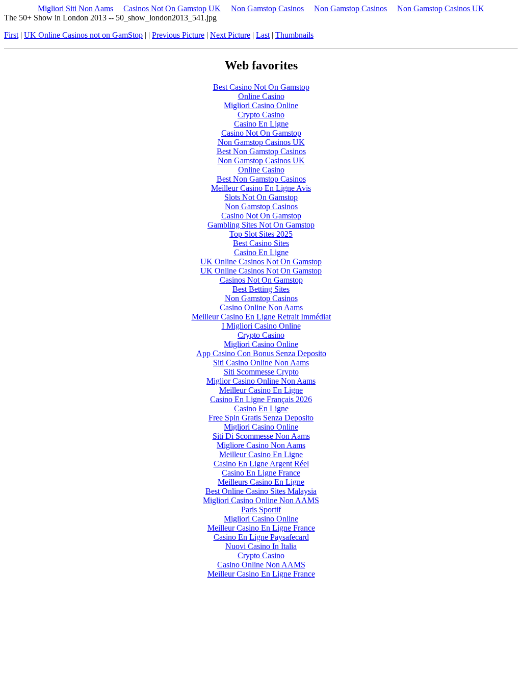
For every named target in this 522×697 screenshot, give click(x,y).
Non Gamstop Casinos (267, 8)
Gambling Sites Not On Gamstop (261, 224)
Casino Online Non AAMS (261, 564)
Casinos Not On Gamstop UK (172, 8)
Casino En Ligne (261, 123)
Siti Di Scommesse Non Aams (261, 436)
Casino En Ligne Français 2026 (261, 399)
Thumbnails (294, 35)
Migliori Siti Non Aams (75, 8)
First (11, 35)
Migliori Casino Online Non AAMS (261, 500)
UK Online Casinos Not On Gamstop (261, 261)
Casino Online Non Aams (261, 307)
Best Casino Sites (261, 243)
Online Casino (261, 96)
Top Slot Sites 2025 (261, 234)
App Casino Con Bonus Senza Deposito (261, 353)
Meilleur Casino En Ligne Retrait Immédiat (261, 316)
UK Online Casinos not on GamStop (83, 35)
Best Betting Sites (261, 289)
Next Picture (230, 35)
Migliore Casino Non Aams (261, 445)
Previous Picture (178, 35)
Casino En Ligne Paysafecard (261, 537)
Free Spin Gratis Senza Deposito (261, 417)
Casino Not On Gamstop (261, 133)
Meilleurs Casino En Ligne (261, 482)
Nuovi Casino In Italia (261, 546)
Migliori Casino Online (261, 105)
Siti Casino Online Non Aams (261, 362)
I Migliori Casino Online (261, 325)
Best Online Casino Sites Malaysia (261, 491)
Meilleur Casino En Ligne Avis (261, 188)
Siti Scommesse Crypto (261, 371)
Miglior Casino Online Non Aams (261, 381)
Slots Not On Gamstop (261, 197)
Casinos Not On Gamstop (261, 280)
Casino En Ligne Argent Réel (261, 463)
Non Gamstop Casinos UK (440, 8)
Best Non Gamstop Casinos (261, 151)
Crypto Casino (261, 114)
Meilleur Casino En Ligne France (261, 528)
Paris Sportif (261, 509)
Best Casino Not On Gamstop (261, 87)
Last (263, 35)
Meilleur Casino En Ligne (261, 390)
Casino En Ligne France (261, 472)
